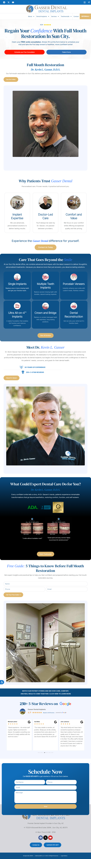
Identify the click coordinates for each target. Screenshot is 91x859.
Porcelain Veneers (74, 284)
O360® (31, 855)
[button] (21, 532)
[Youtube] (50, 837)
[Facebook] (40, 837)
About (30, 16)
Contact (76, 16)
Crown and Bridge (45, 313)
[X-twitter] (45, 837)
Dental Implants (41, 16)
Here (56, 694)
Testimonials (65, 16)
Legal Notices (64, 855)
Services (54, 16)
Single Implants (17, 284)
